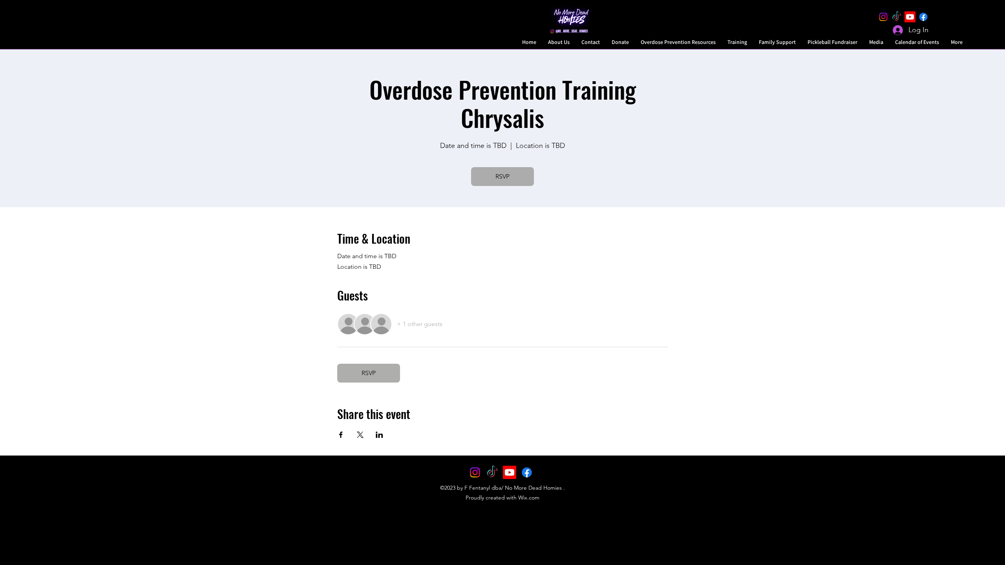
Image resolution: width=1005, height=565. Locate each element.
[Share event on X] (360, 435)
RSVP (502, 176)
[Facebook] (923, 16)
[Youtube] (909, 16)
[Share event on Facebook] (341, 435)
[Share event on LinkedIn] (379, 435)
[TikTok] (896, 16)
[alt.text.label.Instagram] (883, 16)
